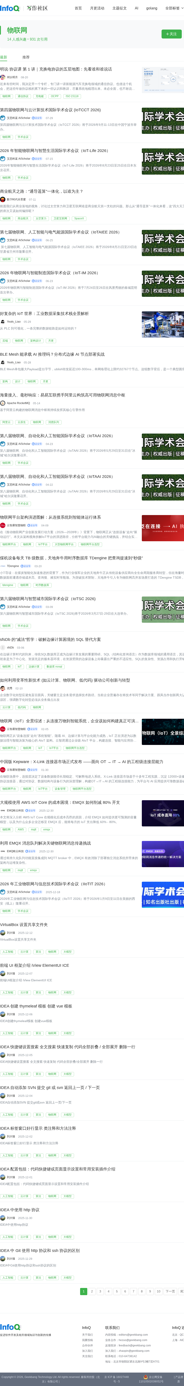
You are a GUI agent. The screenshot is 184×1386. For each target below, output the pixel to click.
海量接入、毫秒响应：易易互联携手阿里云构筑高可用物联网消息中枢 (62, 395)
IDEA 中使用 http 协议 (19, 1210)
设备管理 (60, 788)
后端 (5, 340)
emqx (46, 829)
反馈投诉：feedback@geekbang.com (128, 1345)
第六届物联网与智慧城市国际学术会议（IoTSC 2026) (48, 599)
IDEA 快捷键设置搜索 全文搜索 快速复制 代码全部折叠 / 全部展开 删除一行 (67, 1047)
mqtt (33, 829)
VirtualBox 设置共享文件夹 (24, 924)
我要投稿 (87, 1340)
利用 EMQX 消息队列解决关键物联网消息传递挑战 (45, 843)
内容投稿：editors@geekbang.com (126, 1334)
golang (151, 8)
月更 (51, 340)
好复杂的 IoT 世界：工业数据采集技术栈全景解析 (44, 313)
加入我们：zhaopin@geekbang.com (127, 1350)
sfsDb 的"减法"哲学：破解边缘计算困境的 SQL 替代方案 (50, 639)
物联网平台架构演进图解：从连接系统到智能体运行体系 (50, 517)
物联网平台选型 (90, 544)
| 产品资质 (178, 1379)
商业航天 (23, 218)
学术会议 (23, 137)
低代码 (22, 707)
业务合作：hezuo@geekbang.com (126, 1340)
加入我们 (87, 1350)
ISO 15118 (72, 96)
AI (136, 8)
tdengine (7, 585)
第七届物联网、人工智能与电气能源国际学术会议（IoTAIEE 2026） (61, 232)
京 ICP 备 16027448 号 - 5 (116, 1379)
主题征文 (119, 8)
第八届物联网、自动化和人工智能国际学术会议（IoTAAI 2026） (57, 436)
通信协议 (23, 96)
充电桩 (40, 96)
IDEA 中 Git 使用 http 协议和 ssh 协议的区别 (40, 1250)
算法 (38, 951)
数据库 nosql (54, 666)
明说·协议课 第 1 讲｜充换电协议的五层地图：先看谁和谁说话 (56, 69)
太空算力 (41, 218)
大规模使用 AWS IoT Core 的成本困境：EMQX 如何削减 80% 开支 (60, 802)
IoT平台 (43, 544)
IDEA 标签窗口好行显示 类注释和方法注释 (38, 1128)
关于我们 (87, 1334)
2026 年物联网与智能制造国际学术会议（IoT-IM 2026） (50, 273)
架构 (5, 381)
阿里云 (6, 422)
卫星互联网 (60, 218)
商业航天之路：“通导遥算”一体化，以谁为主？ (41, 191)
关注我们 (87, 1356)
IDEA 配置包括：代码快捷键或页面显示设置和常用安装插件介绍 (57, 1169)
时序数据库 (42, 585)
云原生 (22, 422)
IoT (20, 666)
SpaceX (79, 218)
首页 (78, 8)
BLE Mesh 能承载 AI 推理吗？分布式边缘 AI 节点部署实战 (52, 354)
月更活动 (97, 8)
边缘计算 (34, 666)
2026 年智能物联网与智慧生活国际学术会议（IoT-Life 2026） (55, 150)
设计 (17, 381)
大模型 (68, 951)
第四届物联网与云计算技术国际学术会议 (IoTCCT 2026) (50, 110)
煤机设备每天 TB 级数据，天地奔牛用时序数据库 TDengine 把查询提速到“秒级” (71, 558)
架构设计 (35, 340)
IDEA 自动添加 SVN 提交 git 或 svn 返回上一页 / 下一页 (50, 1087)
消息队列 (53, 422)
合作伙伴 (87, 1345)
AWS (21, 829)
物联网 (6, 96)
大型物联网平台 (64, 544)
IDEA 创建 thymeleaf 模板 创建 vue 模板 (36, 1006)
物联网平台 (9, 544)
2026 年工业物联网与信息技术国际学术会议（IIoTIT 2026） (53, 884)
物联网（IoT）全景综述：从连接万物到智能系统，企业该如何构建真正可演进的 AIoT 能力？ (83, 721)
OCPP (55, 96)
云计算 (6, 707)
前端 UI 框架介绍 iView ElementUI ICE (34, 965)
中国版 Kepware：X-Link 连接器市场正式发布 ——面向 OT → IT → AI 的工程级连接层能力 (81, 761)
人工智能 (7, 951)
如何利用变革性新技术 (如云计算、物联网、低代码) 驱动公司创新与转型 (65, 680)
